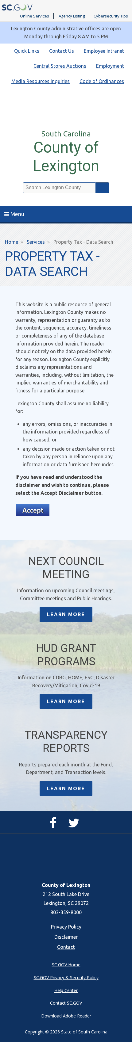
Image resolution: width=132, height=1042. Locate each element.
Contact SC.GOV (66, 1003)
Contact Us (61, 51)
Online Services (34, 16)
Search (102, 187)
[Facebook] (54, 825)
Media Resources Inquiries (40, 81)
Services (36, 242)
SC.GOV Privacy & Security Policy (66, 977)
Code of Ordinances (102, 81)
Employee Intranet (104, 51)
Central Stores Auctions (59, 66)
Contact (66, 947)
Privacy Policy (66, 926)
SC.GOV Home (66, 965)
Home (11, 242)
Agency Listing (72, 16)
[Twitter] (75, 825)
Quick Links (26, 51)
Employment (110, 66)
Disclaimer (66, 937)
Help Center (66, 990)
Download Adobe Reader (66, 1016)
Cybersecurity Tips (111, 16)
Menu (17, 214)
